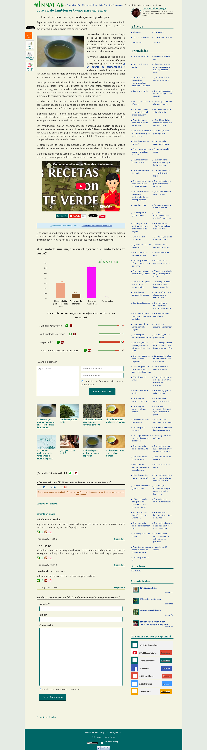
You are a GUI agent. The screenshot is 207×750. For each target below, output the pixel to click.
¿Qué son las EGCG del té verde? (141, 246)
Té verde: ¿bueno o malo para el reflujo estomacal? (140, 123)
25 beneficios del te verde (161, 57)
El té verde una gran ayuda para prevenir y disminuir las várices (162, 449)
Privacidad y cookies (113, 732)
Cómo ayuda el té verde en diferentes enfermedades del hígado (140, 227)
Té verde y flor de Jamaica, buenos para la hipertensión (162, 162)
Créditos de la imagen (112, 742)
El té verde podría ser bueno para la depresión (91, 453)
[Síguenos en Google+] (134, 675)
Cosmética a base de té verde (162, 458)
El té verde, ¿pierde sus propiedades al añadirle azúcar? (140, 112)
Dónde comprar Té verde (68, 420)
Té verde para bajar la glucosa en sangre (115, 420)
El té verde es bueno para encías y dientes (115, 453)
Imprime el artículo (30, 58)
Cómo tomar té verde (163, 37)
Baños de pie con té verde (161, 465)
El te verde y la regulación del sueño (162, 142)
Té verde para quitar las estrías (141, 171)
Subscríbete (165, 653)
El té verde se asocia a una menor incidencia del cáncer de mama (162, 478)
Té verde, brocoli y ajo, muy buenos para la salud (162, 274)
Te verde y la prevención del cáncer (162, 325)
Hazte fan (166, 668)
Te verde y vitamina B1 (140, 558)
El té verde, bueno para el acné (161, 314)
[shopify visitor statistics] (103, 747)
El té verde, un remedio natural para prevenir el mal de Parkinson (162, 489)
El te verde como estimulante (139, 238)
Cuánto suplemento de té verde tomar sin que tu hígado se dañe (141, 369)
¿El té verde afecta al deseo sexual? (162, 192)
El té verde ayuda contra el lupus (139, 458)
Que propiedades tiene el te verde (160, 368)
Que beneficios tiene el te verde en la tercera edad (162, 295)
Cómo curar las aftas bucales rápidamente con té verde (162, 358)
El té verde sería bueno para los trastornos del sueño (162, 306)
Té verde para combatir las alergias (140, 293)
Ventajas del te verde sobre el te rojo (162, 110)
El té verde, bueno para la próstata (161, 132)
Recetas (157, 42)
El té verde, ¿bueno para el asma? (161, 336)
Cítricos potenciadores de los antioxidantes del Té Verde (141, 438)
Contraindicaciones (141, 37)
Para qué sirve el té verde (140, 65)
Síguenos (166, 676)
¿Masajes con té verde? (67, 451)
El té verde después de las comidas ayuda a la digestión (162, 94)
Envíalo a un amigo (29, 47)
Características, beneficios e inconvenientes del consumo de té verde (141, 81)
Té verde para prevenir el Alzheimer (141, 399)
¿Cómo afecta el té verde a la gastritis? (161, 78)
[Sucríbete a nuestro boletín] (134, 660)
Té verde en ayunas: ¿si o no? (140, 142)
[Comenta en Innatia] (134, 644)
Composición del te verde (161, 150)
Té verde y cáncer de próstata (162, 436)
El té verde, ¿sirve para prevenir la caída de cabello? (141, 152)
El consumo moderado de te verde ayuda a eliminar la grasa (45, 454)
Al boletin (136, 570)
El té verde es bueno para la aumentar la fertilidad (162, 184)
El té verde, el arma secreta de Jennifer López (161, 173)
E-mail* (43, 614)
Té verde (107, 5)
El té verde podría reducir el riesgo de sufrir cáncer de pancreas (161, 537)
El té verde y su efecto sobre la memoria (162, 238)
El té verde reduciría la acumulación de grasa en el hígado (141, 133)
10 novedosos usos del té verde (140, 420)
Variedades (137, 42)
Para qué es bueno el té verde (141, 102)
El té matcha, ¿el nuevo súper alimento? (162, 500)
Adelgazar (137, 32)
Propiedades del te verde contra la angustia (140, 327)
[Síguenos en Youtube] (134, 652)
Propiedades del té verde (140, 391)
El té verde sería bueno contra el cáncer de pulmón (162, 515)
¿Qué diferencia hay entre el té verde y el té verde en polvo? (162, 123)
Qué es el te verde (140, 91)
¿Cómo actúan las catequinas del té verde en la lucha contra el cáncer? (139, 503)
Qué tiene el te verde (141, 303)
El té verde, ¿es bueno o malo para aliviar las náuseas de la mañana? (45, 423)
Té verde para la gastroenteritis (139, 214)
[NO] (71, 325)
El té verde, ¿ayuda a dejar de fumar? (162, 391)
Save (103, 216)
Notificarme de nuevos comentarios (61, 689)
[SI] (66, 325)
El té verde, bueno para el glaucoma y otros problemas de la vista (141, 346)
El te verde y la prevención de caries (161, 399)
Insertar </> (61, 216)
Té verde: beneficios (141, 56)
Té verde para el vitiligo (139, 378)
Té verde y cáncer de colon (141, 535)
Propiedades (118, 5)
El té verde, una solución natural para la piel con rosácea (162, 226)
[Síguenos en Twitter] (134, 683)
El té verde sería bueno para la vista (140, 447)
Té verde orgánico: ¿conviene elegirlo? (140, 476)
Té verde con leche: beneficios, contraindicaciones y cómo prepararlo (140, 195)
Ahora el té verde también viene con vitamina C (140, 515)
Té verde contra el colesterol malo (140, 161)
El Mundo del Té (73, 5)
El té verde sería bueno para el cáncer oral (141, 526)
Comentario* (46, 625)
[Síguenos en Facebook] (134, 667)
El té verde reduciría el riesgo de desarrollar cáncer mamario (162, 526)
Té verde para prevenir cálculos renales (139, 409)
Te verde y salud (139, 205)
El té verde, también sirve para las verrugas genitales (92, 422)
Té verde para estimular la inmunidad (141, 336)
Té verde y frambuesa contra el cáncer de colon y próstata (141, 550)
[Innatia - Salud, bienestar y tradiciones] (49, 4)
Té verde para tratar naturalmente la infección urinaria (161, 284)
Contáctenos (110, 737)
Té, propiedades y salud (92, 5)
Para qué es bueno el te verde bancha (162, 206)
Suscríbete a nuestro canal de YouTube (97, 225)
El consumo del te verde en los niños (139, 253)
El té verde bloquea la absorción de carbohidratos (141, 284)
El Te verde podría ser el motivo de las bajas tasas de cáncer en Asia (162, 345)
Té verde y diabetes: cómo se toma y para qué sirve (141, 263)
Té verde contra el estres (161, 253)
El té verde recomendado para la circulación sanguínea (162, 215)
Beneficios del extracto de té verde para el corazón (140, 467)
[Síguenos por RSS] (134, 691)
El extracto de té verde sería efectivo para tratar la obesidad (141, 184)
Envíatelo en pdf (29, 69)
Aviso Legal (96, 737)
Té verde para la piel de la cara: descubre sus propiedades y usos (161, 68)
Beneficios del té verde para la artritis (161, 261)
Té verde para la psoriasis (139, 428)
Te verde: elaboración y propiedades (141, 487)
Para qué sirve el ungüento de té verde (162, 420)
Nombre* (44, 604)
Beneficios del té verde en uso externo (162, 246)
